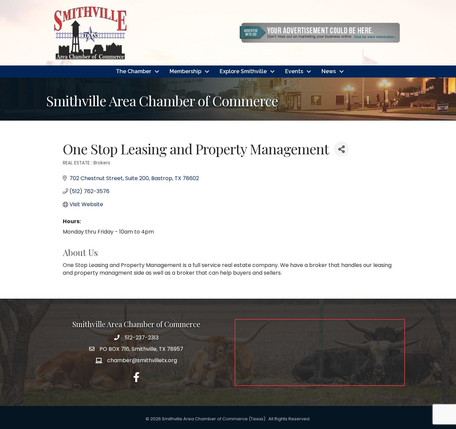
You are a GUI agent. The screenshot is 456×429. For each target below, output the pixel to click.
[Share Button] (341, 148)
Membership (185, 71)
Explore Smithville (243, 71)
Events (294, 71)
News (328, 71)
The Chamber (133, 71)
